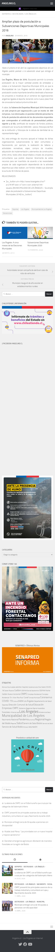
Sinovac (25, 727)
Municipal (41, 902)
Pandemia (24, 719)
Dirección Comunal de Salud (21, 704)
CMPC (24, 693)
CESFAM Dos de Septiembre (30, 691)
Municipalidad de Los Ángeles (41, 209)
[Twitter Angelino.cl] (20, 944)
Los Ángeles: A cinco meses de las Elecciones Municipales (12, 245)
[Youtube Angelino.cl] (30, 944)
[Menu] (51, 3)
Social (49, 884)
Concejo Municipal (34, 698)
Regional (40, 719)
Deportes (6, 14)
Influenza (13, 712)
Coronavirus (46, 697)
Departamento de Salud (43, 701)
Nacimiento (6, 719)
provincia (32, 720)
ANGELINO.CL (9, 3)
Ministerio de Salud (44, 712)
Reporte (13, 723)
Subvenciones (7, 213)
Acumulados (11, 687)
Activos (4, 687)
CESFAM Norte (44, 690)
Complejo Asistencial (35, 694)
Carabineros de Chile (34, 687)
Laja (18, 712)
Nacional (14, 719)
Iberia (35, 708)
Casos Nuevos (9, 691)
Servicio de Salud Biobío (12, 727)
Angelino (10, 36)
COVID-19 (7, 700)
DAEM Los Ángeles (26, 701)
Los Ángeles (30, 14)
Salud (20, 723)
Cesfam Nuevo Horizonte (11, 694)
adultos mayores (22, 687)
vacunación (32, 727)
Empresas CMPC (10, 708)
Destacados (17, 14)
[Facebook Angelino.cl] (25, 944)
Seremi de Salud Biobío (32, 723)
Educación (39, 704)
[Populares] (40, 860)
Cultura (15, 701)
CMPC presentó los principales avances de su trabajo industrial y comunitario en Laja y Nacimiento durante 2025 (33, 890)
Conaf (26, 697)
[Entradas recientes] (15, 860)
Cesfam (17, 690)
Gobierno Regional (25, 708)
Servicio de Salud (48, 723)
